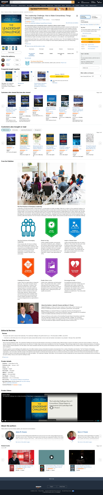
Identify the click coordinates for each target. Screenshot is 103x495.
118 (93, 150)
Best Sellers (29, 5)
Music (87, 5)
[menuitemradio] (98, 420)
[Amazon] (5, 2)
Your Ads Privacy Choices (67, 490)
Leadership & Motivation (28, 12)
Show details (54, 82)
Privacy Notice (41, 490)
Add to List (85, 67)
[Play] (2, 420)
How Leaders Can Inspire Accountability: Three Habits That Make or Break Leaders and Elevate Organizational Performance (24, 466)
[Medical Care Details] (17, 5)
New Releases (37, 5)
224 (26, 150)
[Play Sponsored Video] (51, 457)
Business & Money (8, 12)
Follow (17, 60)
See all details (28, 58)
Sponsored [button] (3, 447)
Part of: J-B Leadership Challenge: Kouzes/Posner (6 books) (38, 23)
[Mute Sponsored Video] (32, 463)
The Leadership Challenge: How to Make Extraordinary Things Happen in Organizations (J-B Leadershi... (25, 396)
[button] (3, 5)
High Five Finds (91, 44)
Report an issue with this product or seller (36, 46)
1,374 (80, 149)
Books (63, 5)
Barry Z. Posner (42, 19)
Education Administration (76, 151)
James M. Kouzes (30, 19)
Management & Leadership (18, 12)
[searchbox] (42, 2)
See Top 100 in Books (25, 381)
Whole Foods (50, 5)
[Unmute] (100, 421)
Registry (82, 5)
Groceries (43, 5)
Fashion (77, 5)
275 (66, 150)
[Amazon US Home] (38, 487)
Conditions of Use (34, 490)
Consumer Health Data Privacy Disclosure (53, 490)
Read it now (63, 62)
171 (40, 150)
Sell (73, 5)
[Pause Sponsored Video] (32, 460)
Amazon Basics (22, 5)
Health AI (8, 5)
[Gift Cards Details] (71, 5)
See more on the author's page (22, 442)
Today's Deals (57, 5)
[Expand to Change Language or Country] (55, 486)
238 (13, 147)
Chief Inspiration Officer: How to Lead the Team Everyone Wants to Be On (54, 466)
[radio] (85, 17)
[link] (25, 76)
